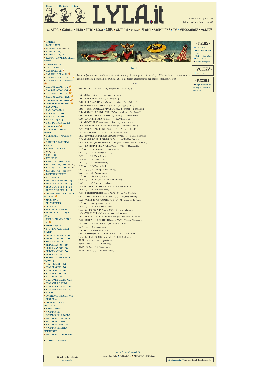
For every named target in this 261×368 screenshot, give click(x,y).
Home (49, 5)
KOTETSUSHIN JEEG (56, 174)
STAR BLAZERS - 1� (56, 263)
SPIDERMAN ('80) (54, 254)
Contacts (63, 5)
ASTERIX (50, 41)
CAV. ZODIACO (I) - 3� (57, 93)
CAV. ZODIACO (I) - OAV (57, 100)
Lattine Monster (201, 59)
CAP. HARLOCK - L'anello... (59, 77)
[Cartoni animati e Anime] (53, 31)
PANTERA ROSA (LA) (56, 209)
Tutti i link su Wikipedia (56, 340)
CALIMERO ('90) (53, 64)
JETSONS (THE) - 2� (56, 167)
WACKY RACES (53, 308)
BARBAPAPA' (52, 48)
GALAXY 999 (52, 126)
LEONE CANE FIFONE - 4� (59, 190)
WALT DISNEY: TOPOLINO (59, 334)
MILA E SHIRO (53, 206)
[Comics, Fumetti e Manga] (68, 31)
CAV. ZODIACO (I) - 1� (57, 86)
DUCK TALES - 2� (55, 116)
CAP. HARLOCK (54, 70)
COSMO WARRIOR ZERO (58, 103)
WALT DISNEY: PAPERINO (59, 318)
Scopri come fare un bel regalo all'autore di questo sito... (202, 87)
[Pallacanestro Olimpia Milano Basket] (122, 31)
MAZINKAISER (53, 202)
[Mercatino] (82, 21)
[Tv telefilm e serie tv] (175, 31)
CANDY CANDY (54, 67)
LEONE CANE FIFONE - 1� (59, 180)
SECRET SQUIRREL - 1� (58, 235)
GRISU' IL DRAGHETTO (57, 142)
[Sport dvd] (146, 31)
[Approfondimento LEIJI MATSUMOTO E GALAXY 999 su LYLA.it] (60, 126)
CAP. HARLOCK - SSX (56, 74)
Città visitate (200, 47)
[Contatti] (66, 21)
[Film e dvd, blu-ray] (79, 31)
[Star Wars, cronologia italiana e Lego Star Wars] (162, 31)
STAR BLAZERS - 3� (56, 270)
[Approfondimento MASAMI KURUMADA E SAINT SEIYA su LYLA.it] (70, 86)
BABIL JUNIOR (53, 44)
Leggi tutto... (201, 73)
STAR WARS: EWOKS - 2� (58, 289)
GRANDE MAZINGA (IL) (58, 122)
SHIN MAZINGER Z (55, 241)
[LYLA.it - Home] (128, 22)
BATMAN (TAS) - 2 (55, 54)
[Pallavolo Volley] (206, 31)
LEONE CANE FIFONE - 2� (59, 183)
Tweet (134, 68)
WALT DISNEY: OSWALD (58, 315)
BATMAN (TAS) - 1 (55, 51)
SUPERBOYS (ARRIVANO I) (59, 295)
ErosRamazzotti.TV (176, 360)
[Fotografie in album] (89, 31)
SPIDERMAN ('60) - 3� (57, 251)
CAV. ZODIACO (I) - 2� (57, 90)
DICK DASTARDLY (55, 109)
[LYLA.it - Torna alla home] (51, 21)
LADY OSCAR (53, 177)
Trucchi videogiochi (202, 61)
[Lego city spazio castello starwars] (99, 31)
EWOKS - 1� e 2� (55, 119)
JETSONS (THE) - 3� (56, 170)
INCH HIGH (51, 154)
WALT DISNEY (53, 311)
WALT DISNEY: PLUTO (57, 324)
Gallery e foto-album (203, 56)
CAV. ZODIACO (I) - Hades (58, 96)
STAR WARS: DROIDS (56, 283)
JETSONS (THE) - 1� (56, 164)
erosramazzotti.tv (67, 360)
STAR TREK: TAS (54, 276)
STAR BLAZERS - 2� (56, 267)
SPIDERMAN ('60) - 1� (57, 244)
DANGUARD (52, 106)
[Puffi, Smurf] (134, 31)
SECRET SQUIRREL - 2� (58, 238)
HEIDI (49, 145)
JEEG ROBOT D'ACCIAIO (58, 161)
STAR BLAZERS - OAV (56, 273)
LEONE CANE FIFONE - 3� (59, 186)
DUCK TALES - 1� (55, 113)
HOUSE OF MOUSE (55, 148)
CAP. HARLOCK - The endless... (60, 80)
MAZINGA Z (52, 199)
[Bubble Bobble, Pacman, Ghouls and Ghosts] (189, 31)
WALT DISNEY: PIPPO (56, 321)
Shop (76, 5)
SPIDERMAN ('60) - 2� (57, 247)
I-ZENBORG (51, 158)
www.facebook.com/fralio (128, 352)
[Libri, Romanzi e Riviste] (109, 31)
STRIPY (49, 292)
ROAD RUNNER (53, 225)
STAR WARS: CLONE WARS (59, 279)
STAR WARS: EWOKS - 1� (58, 286)
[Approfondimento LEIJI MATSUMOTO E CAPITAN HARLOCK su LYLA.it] (63, 70)
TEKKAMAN (52, 299)
